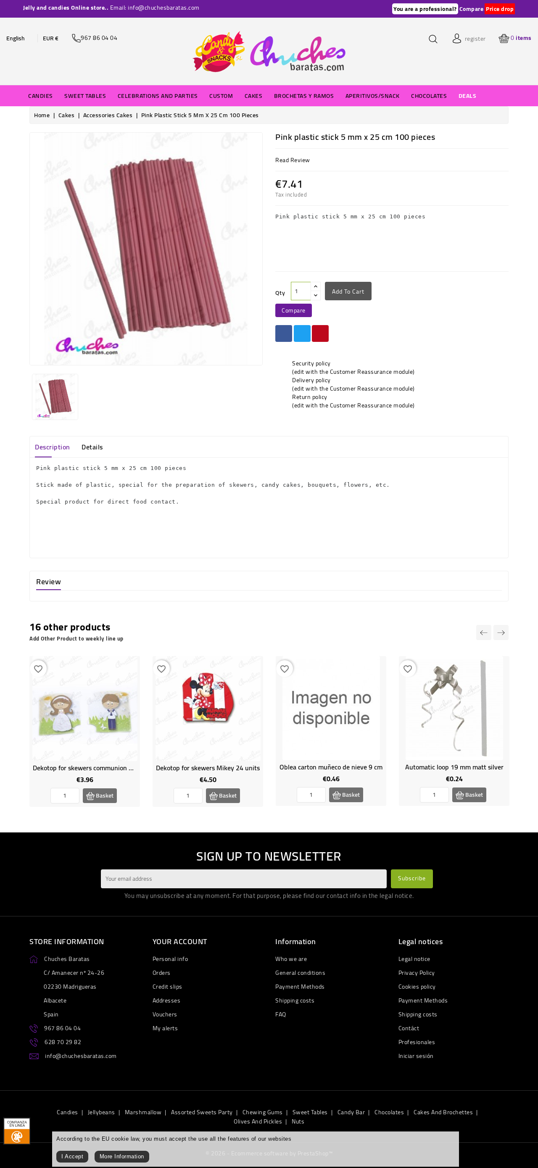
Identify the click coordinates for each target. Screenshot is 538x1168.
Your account (180, 941)
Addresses (167, 1000)
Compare (471, 8)
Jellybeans (101, 1112)
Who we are (291, 958)
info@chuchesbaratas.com (81, 1055)
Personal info (170, 958)
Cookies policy (417, 986)
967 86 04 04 (62, 1028)
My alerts (165, 1028)
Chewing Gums (263, 1112)
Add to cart (348, 291)
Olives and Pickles (258, 1121)
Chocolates (389, 1112)
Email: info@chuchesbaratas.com (155, 7)
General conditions (300, 972)
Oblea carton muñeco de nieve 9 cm (331, 767)
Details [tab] (92, 447)
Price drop (500, 8)
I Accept (72, 1156)
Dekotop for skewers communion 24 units (93, 767)
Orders (162, 972)
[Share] (283, 333)
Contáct (408, 1028)
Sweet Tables (310, 1112)
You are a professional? (425, 8)
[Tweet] (302, 333)
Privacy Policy (416, 972)
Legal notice (414, 958)
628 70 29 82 (63, 1042)
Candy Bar (351, 1112)
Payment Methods (300, 986)
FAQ (280, 1014)
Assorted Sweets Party (202, 1112)
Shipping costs (294, 1000)
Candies (67, 1112)
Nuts (298, 1121)
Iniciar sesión (416, 1055)
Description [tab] (52, 447)
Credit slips (167, 986)
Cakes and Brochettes (443, 1112)
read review (292, 160)
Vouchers (165, 1014)
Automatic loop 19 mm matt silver (454, 767)
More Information (122, 1156)
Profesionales (416, 1042)
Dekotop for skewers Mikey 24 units (208, 767)
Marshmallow (143, 1112)
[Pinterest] (320, 333)
